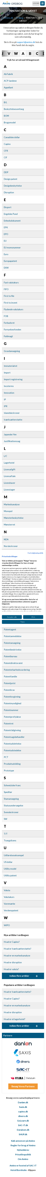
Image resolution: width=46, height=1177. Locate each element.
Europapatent (10, 261)
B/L (5, 102)
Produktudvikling (12, 763)
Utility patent (10, 875)
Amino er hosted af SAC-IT (23, 1165)
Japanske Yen (10, 434)
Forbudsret (9, 322)
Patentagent (10, 629)
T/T (6, 833)
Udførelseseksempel (14, 855)
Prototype (9, 770)
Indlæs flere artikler (23, 976)
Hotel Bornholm (18, 1170)
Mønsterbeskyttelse (13, 518)
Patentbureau (10, 656)
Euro (6, 254)
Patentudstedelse (12, 750)
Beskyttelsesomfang (14, 109)
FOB (6, 316)
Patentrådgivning (12, 730)
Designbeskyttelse (13, 185)
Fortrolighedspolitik (35, 553)
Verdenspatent (11, 910)
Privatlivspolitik (23, 1154)
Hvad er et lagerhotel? (14, 1019)
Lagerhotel (9, 462)
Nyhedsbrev (23, 1150)
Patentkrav (9, 690)
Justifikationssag (12, 441)
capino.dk (23, 1111)
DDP (6, 172)
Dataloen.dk (23, 1129)
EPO (6, 234)
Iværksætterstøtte (13, 419)
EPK (6, 227)
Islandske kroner (12, 413)
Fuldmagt (8, 336)
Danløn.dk (23, 1102)
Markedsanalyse (12, 504)
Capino (7, 144)
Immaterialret (10, 366)
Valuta (7, 890)
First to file (9, 296)
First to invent (10, 302)
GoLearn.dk (23, 1120)
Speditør (8, 792)
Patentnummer (11, 710)
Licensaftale (9, 476)
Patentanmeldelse (12, 636)
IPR (5, 406)
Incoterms (9, 386)
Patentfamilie (10, 676)
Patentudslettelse (12, 743)
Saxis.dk (23, 1107)
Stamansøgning (11, 798)
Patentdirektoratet (13, 663)
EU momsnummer (12, 247)
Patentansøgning (12, 643)
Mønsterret (9, 524)
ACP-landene (10, 80)
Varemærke (9, 903)
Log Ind (36, 3)
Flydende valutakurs (13, 309)
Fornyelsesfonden (12, 329)
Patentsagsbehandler (14, 737)
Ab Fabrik (8, 74)
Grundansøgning (12, 351)
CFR (6, 150)
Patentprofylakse (12, 716)
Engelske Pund (11, 214)
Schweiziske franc (12, 785)
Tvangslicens (10, 840)
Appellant (8, 87)
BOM (6, 115)
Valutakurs (9, 897)
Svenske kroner (11, 812)
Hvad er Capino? (12, 942)
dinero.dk (23, 1116)
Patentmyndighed (12, 703)
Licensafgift (9, 469)
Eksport (7, 207)
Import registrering (13, 379)
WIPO (7, 925)
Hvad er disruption (13, 962)
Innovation (9, 392)
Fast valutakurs (11, 282)
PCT (6, 757)
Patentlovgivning (12, 696)
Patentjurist (9, 683)
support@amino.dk (26, 42)
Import (7, 372)
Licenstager (9, 489)
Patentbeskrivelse (12, 649)
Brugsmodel (10, 122)
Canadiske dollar (12, 137)
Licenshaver (9, 483)
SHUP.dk (23, 1134)
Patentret (8, 723)
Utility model (10, 868)
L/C (5, 456)
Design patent (10, 179)
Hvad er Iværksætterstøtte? (17, 948)
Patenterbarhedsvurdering (17, 669)
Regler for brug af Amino (23, 1145)
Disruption (9, 192)
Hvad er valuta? (11, 969)
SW (5, 819)
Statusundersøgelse (13, 805)
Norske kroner (11, 546)
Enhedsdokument (12, 220)
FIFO (6, 289)
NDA (6, 539)
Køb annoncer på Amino (23, 1140)
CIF (5, 157)
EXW (6, 267)
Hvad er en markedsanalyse (17, 955)
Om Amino (23, 1159)
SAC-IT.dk (23, 1125)
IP (5, 399)
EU (5, 241)
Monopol (8, 511)
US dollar (8, 862)
